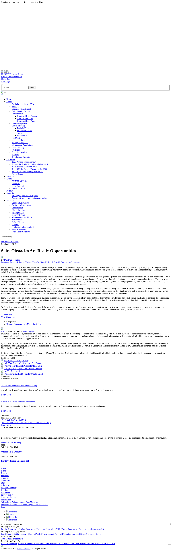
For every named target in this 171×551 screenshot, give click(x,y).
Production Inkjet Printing (23, 227)
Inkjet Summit (18, 186)
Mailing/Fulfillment (20, 142)
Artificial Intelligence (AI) (23, 104)
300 (11, 76)
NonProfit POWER (91, 543)
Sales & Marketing (20, 229)
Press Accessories (19, 152)
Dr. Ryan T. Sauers (12, 260)
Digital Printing (18, 126)
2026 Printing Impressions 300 (25, 162)
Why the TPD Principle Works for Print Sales (23, 366)
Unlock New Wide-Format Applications (18, 402)
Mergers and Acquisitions (22, 145)
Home (9, 99)
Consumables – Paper (26, 121)
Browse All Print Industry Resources (27, 171)
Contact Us (6, 480)
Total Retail (6, 539)
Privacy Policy (7, 495)
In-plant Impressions (27, 529)
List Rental (5, 492)
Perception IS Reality (10, 242)
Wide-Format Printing (21, 232)
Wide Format (22, 135)
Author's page (28, 331)
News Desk (17, 220)
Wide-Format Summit (45, 534)
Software (15, 155)
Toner (19, 133)
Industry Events (18, 215)
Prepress (15, 224)
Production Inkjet (24, 130)
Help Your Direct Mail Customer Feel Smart (22, 363)
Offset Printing (18, 147)
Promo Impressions (87, 529)
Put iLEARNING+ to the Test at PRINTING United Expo (26, 422)
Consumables (17, 114)
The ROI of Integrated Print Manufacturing (19, 386)
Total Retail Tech (107, 543)
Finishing (16, 138)
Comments (74, 262)
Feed (3, 507)
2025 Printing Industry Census (24, 167)
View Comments (8, 317)
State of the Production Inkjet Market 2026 (30, 164)
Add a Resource (18, 174)
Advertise (5, 485)
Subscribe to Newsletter (24, 504)
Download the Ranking (11, 442)
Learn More (6, 395)
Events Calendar (19, 188)
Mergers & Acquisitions (22, 217)
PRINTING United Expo (12, 74)
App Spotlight (18, 212)
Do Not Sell (6, 500)
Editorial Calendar (8, 487)
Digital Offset (23, 128)
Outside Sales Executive (11, 452)
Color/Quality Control (21, 111)
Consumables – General (27, 116)
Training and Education (22, 157)
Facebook (13, 512)
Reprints (4, 490)
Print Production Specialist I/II (15, 461)
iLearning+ (5, 81)
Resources (10, 159)
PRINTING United (20, 181)
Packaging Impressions (46, 529)
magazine (25, 195)
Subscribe (10, 193)
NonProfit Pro (17, 539)
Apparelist (99, 529)
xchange (9, 200)
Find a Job (5, 79)
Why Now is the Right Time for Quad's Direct (23, 374)
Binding (15, 106)
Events (9, 179)
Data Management (19, 123)
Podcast (9, 191)
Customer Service (8, 497)
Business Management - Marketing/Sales (23, 324)
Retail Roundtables (9, 543)
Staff (3, 483)
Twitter (12, 514)
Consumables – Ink (25, 118)
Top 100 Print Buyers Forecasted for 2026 (29, 169)
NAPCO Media (23, 549)
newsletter (29, 198)
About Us (5, 478)
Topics (9, 102)
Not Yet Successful (12, 371)
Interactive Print (18, 140)
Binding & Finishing (20, 203)
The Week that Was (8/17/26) (16, 360)
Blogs (3, 471)
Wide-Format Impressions (67, 529)
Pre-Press (16, 150)
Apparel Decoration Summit (67, 534)
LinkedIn (13, 517)
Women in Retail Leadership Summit (33, 543)
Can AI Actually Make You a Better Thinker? (23, 368)
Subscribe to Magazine (19, 502)
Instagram (13, 520)
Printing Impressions (9, 529)
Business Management (21, 109)
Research (10, 176)
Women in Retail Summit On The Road (66, 543)
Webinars (16, 183)
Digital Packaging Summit (24, 534)
